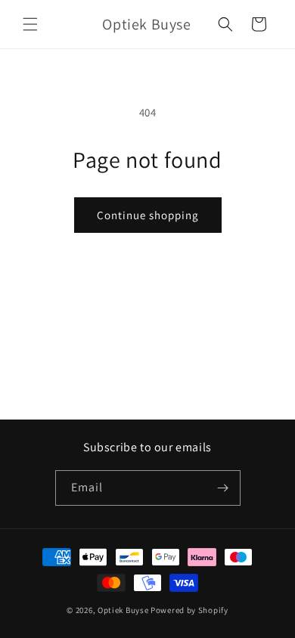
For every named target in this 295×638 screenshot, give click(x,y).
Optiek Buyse (123, 610)
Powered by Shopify (189, 610)
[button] (30, 24)
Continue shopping (148, 215)
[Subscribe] (223, 488)
